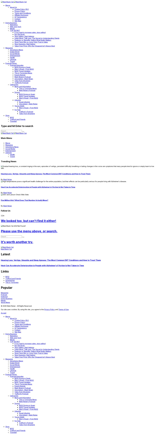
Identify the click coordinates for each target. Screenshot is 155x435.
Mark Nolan (7, 179)
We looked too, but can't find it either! (28, 221)
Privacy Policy (49, 309)
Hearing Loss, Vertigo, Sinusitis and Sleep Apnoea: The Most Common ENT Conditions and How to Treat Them (45, 174)
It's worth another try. (17, 242)
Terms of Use (64, 309)
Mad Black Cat (6, 249)
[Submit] (23, 131)
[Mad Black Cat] (14, 2)
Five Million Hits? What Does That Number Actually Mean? (24, 200)
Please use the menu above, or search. (29, 231)
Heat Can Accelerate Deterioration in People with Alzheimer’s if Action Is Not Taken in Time (38, 187)
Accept (3, 313)
